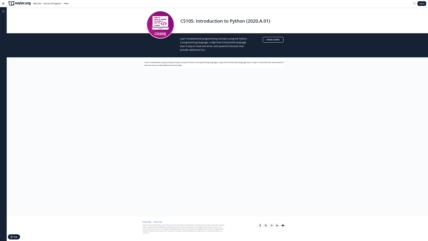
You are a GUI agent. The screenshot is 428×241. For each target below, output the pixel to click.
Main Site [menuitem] (37, 3)
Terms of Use (157, 222)
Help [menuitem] (66, 3)
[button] (415, 3)
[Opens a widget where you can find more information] (14, 237)
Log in (421, 3)
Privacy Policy (147, 222)
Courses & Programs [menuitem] (52, 3)
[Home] (3, 11)
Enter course (273, 39)
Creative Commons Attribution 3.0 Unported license (163, 227)
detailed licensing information (173, 229)
